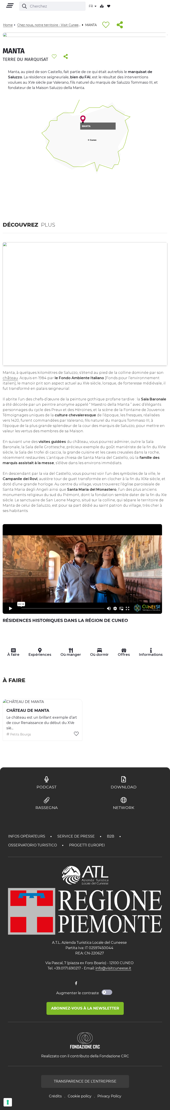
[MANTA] (82, 119)
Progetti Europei (87, 845)
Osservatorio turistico (33, 845)
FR (91, 6)
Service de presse (76, 836)
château (10, 378)
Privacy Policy (109, 1096)
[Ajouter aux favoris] (106, 25)
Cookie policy (79, 1096)
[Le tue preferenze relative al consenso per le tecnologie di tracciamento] (8, 1102)
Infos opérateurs (27, 836)
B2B (111, 836)
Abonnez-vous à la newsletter (85, 1008)
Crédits (55, 1096)
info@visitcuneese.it (113, 968)
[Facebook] (76, 983)
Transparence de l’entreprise (85, 1081)
